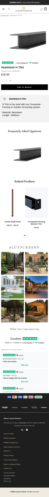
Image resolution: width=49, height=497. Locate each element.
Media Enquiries (9, 438)
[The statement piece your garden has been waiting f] (12, 263)
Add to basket (24, 87)
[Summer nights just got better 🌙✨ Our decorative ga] (36, 287)
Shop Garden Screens (12, 447)
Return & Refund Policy (12, 464)
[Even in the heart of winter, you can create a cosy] (36, 311)
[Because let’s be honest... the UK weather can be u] (12, 311)
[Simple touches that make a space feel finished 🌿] (36, 263)
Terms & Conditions (11, 460)
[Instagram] (22, 430)
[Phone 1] (41, 9)
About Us (7, 451)
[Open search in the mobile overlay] (9, 9)
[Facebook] (27, 430)
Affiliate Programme (11, 442)
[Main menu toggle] (3, 9)
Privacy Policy (9, 455)
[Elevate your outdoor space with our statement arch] (12, 287)
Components (5, 15)
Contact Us (8, 468)
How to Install (8, 434)
